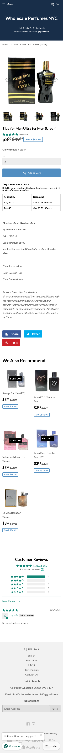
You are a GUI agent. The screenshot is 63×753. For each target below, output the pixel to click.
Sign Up (55, 708)
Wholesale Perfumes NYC (31, 18)
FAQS (31, 664)
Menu (9, 3)
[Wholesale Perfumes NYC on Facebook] (28, 724)
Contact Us (31, 674)
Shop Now (31, 660)
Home (5, 44)
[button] (10, 134)
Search (31, 655)
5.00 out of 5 (40, 565)
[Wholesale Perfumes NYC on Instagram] (33, 724)
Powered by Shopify (47, 733)
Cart (58, 3)
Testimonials (32, 669)
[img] (10, 610)
